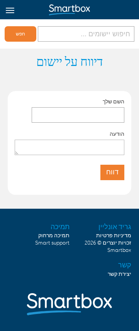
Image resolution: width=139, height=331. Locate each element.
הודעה (117, 134)
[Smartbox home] (69, 8)
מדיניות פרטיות (113, 235)
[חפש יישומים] (85, 34)
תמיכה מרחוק (54, 235)
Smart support (52, 243)
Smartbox (119, 250)
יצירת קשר (119, 274)
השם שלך (113, 101)
